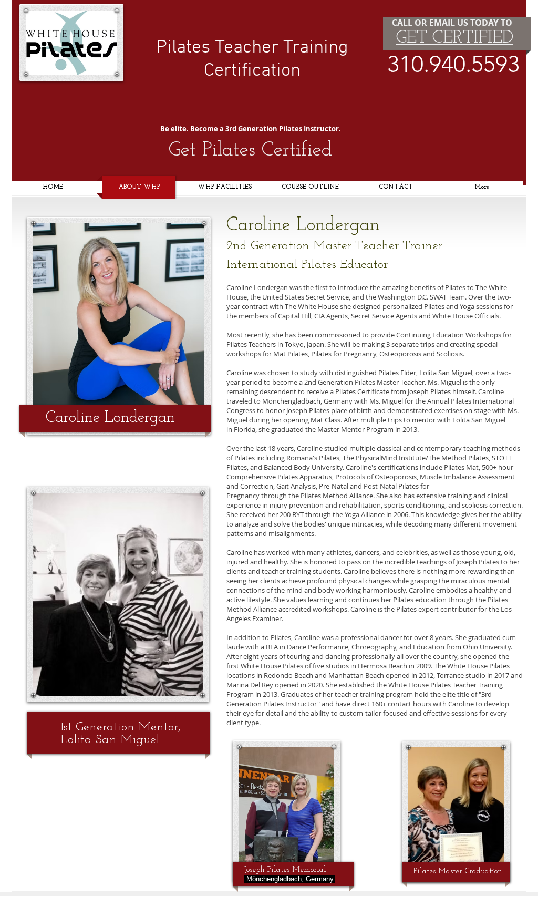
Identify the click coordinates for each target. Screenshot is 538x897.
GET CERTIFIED (454, 38)
